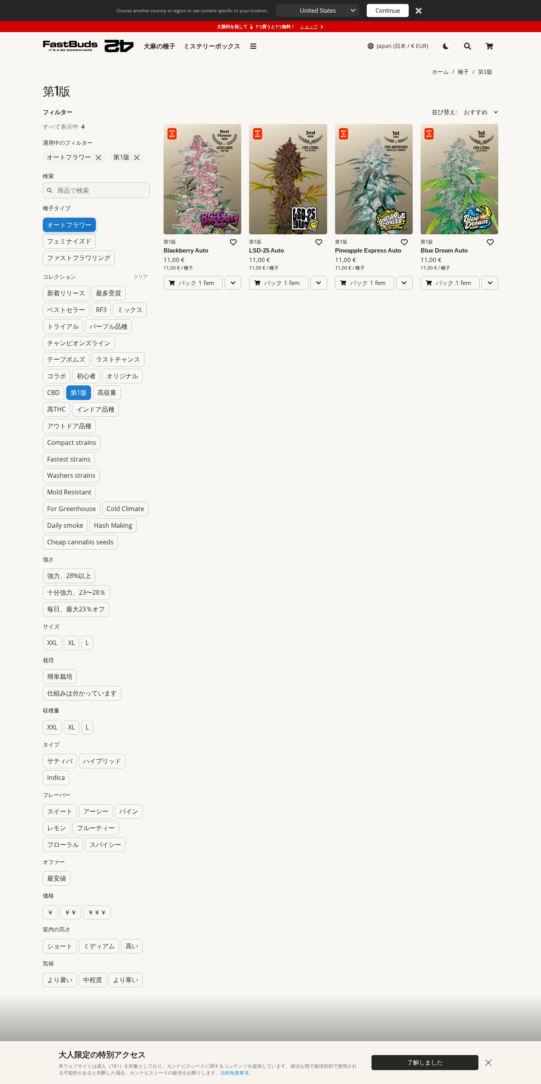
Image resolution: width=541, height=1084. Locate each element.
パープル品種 (109, 326)
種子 (463, 72)
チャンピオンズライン (78, 343)
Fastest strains (69, 459)
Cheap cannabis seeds (80, 542)
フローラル (63, 844)
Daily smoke (65, 525)
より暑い (59, 979)
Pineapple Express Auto (368, 250)
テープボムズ (66, 359)
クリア (140, 276)
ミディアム (99, 946)
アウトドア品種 (69, 425)
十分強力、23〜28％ (76, 592)
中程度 (92, 979)
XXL (52, 642)
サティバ (59, 761)
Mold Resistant (69, 492)
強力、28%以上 (69, 575)
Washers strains (71, 475)
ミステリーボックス (211, 46)
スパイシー (105, 844)
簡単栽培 (59, 676)
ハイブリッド (102, 761)
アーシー (96, 811)
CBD (53, 392)
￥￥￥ (97, 912)
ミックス (130, 309)
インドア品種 (95, 409)
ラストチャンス (118, 359)
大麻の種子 (159, 46)
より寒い (125, 979)
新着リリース (66, 293)
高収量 (106, 392)
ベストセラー (66, 309)
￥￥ (70, 912)
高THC (56, 409)
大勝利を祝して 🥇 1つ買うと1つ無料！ (267, 26)
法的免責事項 (234, 1072)
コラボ (56, 376)
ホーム (440, 72)
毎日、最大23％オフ (76, 609)
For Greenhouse (71, 508)
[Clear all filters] (146, 112)
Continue (387, 10)
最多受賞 (108, 293)
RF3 (101, 309)
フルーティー (96, 828)
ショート (59, 946)
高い (132, 946)
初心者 (86, 376)
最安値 (56, 878)
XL (71, 642)
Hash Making (113, 525)
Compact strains (71, 442)
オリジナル (122, 376)
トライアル (63, 326)
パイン (128, 811)
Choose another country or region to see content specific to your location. (192, 10)
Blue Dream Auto (444, 250)
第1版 (485, 72)
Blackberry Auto (186, 250)
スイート (59, 811)
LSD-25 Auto (266, 250)
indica (56, 777)
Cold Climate (125, 508)
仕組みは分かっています (82, 693)
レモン (56, 828)
